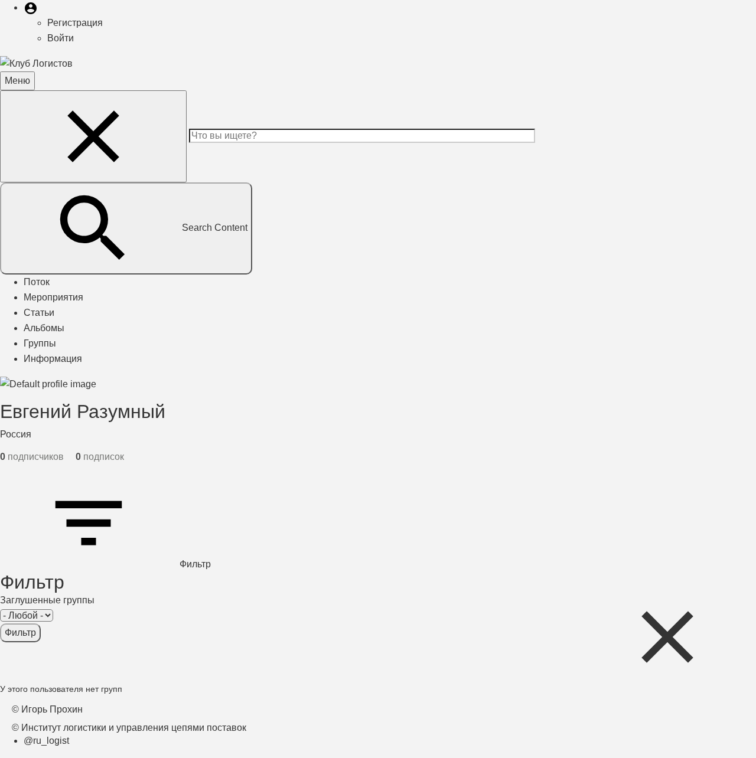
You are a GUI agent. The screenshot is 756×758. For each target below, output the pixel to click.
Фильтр (194, 564)
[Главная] (36, 63)
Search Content (214, 228)
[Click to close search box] (667, 637)
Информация (53, 359)
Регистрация (75, 23)
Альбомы (44, 328)
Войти (60, 38)
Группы (40, 343)
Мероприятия (53, 297)
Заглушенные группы (47, 600)
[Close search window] (93, 136)
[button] (31, 7)
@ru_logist (46, 741)
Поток (37, 282)
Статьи (39, 313)
